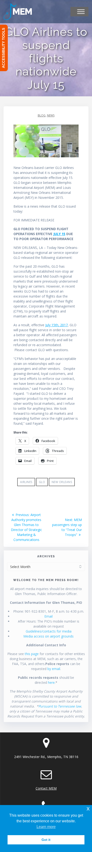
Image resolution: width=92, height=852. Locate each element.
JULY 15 (59, 234)
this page (32, 654)
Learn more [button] (46, 827)
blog (42, 115)
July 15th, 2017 (56, 325)
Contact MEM (46, 788)
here (51, 682)
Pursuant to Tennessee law (59, 706)
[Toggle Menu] (81, 11)
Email (48, 616)
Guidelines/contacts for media (48, 631)
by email (53, 668)
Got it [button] (46, 840)
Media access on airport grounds (48, 636)
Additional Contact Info (46, 645)
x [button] (88, 808)
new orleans (62, 482)
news (50, 115)
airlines (26, 482)
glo (42, 482)
